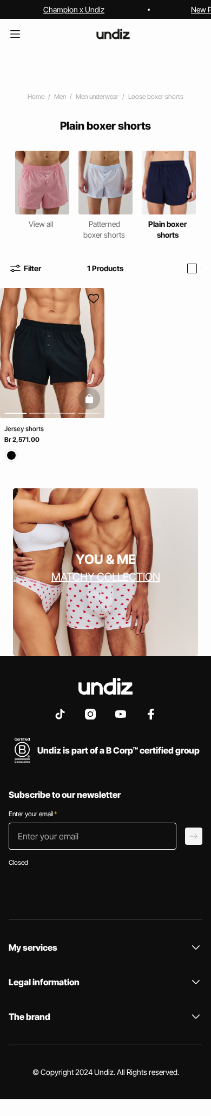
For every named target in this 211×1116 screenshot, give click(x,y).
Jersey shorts (24, 429)
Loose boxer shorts (155, 96)
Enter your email (33, 814)
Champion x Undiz (73, 9)
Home (36, 96)
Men (60, 96)
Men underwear (97, 96)
